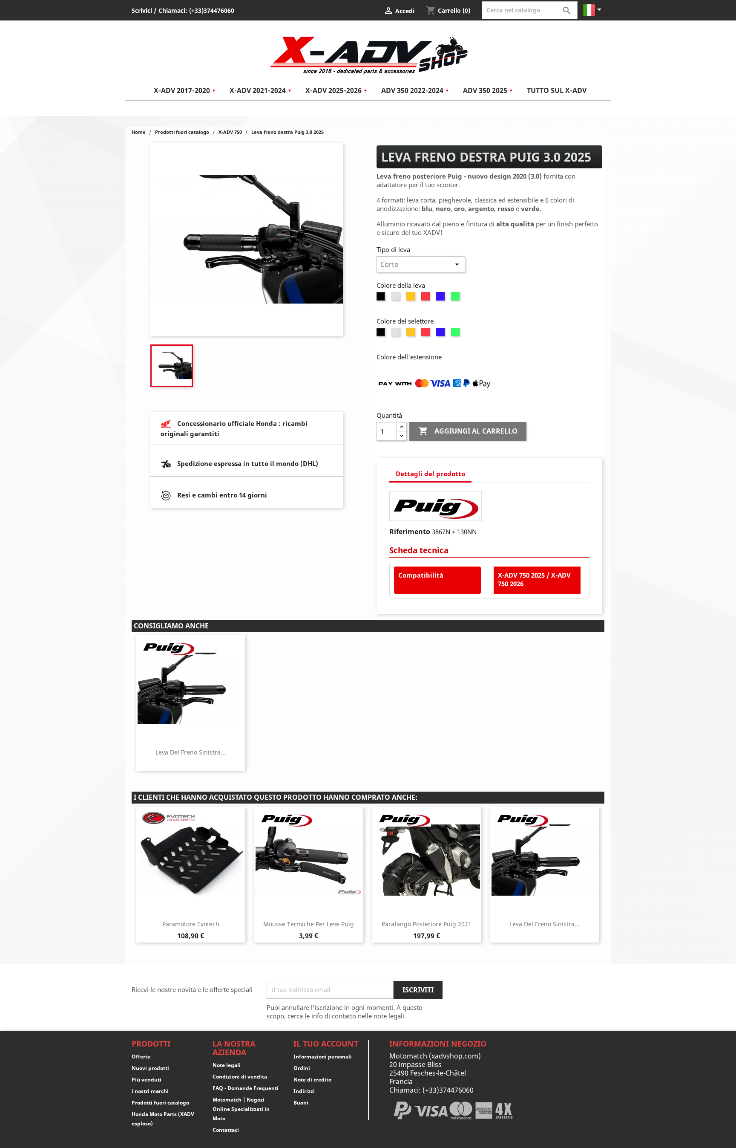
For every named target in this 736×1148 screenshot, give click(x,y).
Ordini (301, 1068)
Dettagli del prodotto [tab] (430, 473)
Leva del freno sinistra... (190, 752)
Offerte (141, 1056)
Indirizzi (304, 1091)
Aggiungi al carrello (468, 431)
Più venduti (146, 1079)
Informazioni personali (322, 1056)
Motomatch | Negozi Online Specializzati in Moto (241, 1109)
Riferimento (409, 531)
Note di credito (312, 1079)
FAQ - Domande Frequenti (246, 1088)
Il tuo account (325, 1043)
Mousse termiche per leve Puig (308, 924)
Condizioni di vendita (240, 1076)
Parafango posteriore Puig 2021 (427, 924)
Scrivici (142, 10)
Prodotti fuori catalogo (160, 1102)
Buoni (300, 1102)
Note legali (227, 1065)
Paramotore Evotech (190, 924)
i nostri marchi (150, 1091)
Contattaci (226, 1130)
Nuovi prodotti (150, 1068)
